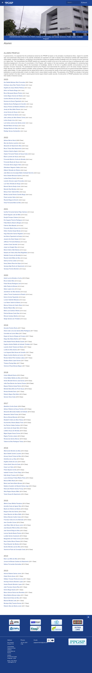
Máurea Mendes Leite (10, 600)
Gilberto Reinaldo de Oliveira (12, 170)
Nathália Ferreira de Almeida (12, 255)
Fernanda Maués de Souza (11, 162)
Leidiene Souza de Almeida (11, 431)
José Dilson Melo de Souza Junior (13, 525)
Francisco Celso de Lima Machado (14, 520)
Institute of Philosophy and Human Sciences (51, 37)
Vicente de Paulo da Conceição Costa (14, 549)
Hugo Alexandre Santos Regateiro (13, 233)
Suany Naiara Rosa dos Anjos (12, 263)
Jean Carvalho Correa (10, 522)
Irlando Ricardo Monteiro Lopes (13, 584)
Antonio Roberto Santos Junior (12, 573)
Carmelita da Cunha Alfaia (11, 333)
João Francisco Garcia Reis (11, 587)
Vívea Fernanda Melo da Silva (12, 202)
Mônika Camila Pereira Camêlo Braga (14, 194)
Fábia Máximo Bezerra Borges (12, 223)
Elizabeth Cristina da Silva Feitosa (13, 420)
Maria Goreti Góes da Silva (11, 598)
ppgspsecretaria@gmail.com (41, 642)
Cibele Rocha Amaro (10, 576)
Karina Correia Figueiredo (11, 297)
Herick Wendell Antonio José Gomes (14, 381)
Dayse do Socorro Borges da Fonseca (15, 336)
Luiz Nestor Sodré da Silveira (12, 302)
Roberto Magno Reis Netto (11, 394)
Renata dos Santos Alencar (11, 439)
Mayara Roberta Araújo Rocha (12, 386)
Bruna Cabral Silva (9, 281)
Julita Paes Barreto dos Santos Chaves (19, 383)
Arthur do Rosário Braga (11, 90)
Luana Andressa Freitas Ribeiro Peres (15, 478)
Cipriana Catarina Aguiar (11, 151)
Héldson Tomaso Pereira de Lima (13, 579)
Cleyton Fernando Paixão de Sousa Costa (16, 154)
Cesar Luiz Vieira (8, 467)
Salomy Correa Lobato (10, 261)
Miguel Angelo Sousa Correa (12, 433)
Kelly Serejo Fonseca (10, 475)
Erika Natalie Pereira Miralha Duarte (14, 341)
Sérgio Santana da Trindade (12, 319)
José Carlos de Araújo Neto (11, 428)
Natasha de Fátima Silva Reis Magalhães (15, 252)
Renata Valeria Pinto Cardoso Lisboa (14, 358)
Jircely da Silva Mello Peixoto (12, 109)
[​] (48, 640)
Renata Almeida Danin (10, 391)
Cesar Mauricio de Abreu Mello (12, 514)
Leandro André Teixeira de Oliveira (14, 347)
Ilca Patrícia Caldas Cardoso (12, 425)
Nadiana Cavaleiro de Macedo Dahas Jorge (16, 486)
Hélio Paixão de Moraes (10, 286)
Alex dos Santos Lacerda (11, 143)
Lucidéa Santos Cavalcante (11, 536)
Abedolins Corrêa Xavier (11, 406)
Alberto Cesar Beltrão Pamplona (13, 503)
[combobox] (72, 2)
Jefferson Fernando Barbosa (12, 242)
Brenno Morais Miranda (10, 417)
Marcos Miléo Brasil (9, 480)
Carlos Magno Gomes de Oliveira (13, 96)
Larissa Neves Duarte (10, 178)
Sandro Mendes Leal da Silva (12, 547)
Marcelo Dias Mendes (10, 189)
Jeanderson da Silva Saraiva (12, 291)
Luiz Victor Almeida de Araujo (12, 184)
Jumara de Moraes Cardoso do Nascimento (16, 561)
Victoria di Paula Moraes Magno (13, 366)
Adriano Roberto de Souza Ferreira (14, 409)
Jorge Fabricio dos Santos (11, 115)
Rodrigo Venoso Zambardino (12, 131)
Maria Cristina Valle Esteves (12, 250)
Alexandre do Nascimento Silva (12, 146)
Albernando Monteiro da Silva (12, 451)
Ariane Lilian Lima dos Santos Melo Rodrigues (17, 331)
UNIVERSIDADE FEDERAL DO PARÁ (22, 37)
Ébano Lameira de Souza (11, 156)
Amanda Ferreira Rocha (11, 328)
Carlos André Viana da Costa (12, 464)
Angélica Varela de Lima (11, 461)
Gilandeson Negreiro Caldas (12, 167)
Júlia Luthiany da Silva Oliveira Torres (14, 117)
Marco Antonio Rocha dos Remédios (14, 592)
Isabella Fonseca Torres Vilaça (12, 472)
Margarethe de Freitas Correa (12, 538)
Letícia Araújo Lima (9, 120)
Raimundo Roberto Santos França (13, 489)
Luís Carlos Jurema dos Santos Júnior (15, 123)
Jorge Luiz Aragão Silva (10, 247)
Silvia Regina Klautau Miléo (11, 491)
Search (85, 2)
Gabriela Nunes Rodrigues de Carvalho (15, 104)
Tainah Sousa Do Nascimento (12, 494)
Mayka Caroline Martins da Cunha (13, 355)
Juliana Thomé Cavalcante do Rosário (15, 294)
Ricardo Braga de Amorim (11, 200)
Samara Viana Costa (10, 397)
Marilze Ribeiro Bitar (9, 308)
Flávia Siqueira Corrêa (10, 470)
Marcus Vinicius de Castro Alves (13, 305)
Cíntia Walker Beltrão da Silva (12, 378)
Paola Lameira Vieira (10, 197)
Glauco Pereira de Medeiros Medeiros (14, 107)
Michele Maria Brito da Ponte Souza (14, 389)
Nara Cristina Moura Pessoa (12, 541)
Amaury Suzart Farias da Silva (12, 456)
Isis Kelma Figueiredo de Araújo (13, 236)
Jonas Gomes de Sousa (10, 112)
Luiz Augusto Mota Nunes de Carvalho (15, 352)
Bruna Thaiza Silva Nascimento (13, 148)
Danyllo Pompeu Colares (11, 217)
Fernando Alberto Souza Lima (12, 228)
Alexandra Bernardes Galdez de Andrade (15, 412)
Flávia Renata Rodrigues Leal (12, 283)
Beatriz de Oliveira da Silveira (12, 509)
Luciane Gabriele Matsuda (11, 300)
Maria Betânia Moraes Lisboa (12, 595)
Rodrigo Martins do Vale (10, 128)
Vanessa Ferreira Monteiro (11, 269)
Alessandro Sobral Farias (11, 414)
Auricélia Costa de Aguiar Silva (12, 506)
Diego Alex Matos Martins (11, 339)
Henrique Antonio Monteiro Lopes (13, 581)
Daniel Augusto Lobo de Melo (12, 214)
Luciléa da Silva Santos (10, 350)
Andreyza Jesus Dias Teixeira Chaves (14, 85)
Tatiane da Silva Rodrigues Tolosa (13, 441)
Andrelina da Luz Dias (10, 459)
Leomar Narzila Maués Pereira (12, 533)
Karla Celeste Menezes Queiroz (13, 175)
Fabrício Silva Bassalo (10, 225)
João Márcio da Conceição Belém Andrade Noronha (18, 173)
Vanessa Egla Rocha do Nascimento (14, 266)
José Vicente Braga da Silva (12, 530)
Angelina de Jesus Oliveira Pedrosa (14, 88)
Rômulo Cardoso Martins (11, 316)
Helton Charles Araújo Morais (12, 231)
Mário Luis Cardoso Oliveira (12, 310)
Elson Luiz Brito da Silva (10, 559)
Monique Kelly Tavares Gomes (12, 603)
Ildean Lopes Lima (9, 289)
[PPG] (9, 2)
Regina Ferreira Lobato (10, 436)
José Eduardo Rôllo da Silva (12, 528)
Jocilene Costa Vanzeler (10, 244)
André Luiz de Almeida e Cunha (13, 278)
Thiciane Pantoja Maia (10, 363)
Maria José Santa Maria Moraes (13, 483)
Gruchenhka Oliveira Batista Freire (13, 422)
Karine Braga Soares (10, 590)
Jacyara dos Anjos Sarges (11, 239)
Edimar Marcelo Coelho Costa (12, 517)
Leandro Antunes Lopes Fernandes (14, 181)
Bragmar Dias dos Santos (11, 511)
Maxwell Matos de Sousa (11, 125)
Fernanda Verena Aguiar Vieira (12, 165)
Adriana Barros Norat (10, 140)
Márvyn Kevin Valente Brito (11, 192)
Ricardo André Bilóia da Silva (12, 258)
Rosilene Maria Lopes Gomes (12, 360)
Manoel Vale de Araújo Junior (12, 186)
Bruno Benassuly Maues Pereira (13, 93)
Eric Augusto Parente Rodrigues (13, 220)
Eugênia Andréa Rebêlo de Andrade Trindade (17, 344)
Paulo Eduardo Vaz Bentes (11, 544)
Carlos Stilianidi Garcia (10, 375)
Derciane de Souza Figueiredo (12, 101)
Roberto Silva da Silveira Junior (13, 606)
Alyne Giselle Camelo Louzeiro (12, 453)
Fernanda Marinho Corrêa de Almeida (14, 159)
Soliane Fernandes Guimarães (12, 564)
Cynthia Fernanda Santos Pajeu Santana (15, 212)
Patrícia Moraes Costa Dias (11, 313)
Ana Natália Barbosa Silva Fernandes (14, 82)
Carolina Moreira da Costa (11, 98)
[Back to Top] (88, 617)
